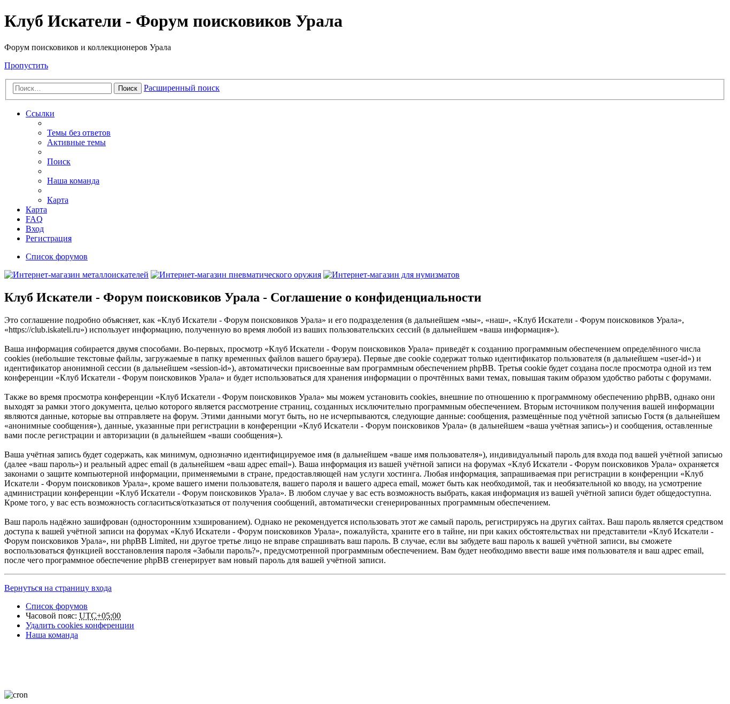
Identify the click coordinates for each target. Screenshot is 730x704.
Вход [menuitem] (35, 228)
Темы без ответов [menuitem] (79, 132)
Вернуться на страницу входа (58, 587)
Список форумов (57, 606)
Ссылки (40, 113)
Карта (57, 199)
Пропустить (26, 65)
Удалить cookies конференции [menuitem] (80, 625)
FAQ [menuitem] (34, 219)
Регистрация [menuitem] (49, 238)
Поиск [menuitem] (59, 161)
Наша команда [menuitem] (73, 180)
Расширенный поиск (182, 87)
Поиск (127, 88)
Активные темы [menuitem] (76, 142)
